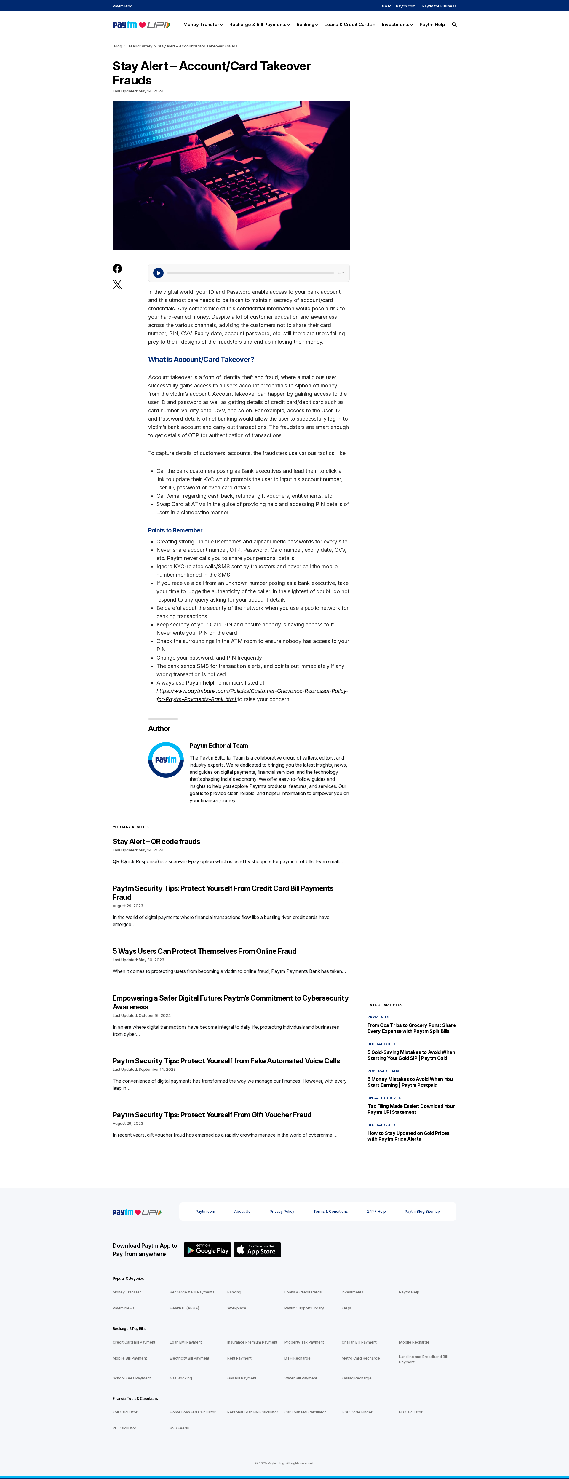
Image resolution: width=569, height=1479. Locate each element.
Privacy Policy (282, 1211)
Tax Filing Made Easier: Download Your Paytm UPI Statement (411, 1109)
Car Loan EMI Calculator (305, 1412)
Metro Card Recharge (361, 1358)
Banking (234, 1292)
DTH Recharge (297, 1358)
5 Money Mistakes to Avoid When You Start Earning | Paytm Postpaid (410, 1082)
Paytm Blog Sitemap (422, 1211)
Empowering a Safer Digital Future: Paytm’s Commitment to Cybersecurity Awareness (231, 1002)
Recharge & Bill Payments (192, 1292)
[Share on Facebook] (117, 268)
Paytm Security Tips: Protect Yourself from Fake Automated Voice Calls (226, 1061)
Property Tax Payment (304, 1342)
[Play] (158, 273)
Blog (118, 46)
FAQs (346, 1308)
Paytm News (124, 1308)
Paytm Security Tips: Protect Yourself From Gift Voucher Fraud (212, 1115)
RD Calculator (124, 1428)
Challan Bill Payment (359, 1342)
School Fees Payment (132, 1378)
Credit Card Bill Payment (134, 1342)
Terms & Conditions (330, 1211)
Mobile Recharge (414, 1342)
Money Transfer (127, 1292)
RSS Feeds (179, 1428)
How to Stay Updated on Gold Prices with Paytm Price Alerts (408, 1136)
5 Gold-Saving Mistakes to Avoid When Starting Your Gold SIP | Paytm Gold (411, 1055)
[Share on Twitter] (117, 284)
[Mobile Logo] (141, 24)
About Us (242, 1211)
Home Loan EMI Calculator (193, 1412)
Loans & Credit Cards (303, 1292)
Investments (352, 1292)
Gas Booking (181, 1378)
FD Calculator (411, 1412)
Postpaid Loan (383, 1071)
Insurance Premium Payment (252, 1342)
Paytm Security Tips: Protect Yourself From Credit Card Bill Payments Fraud (223, 893)
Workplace (236, 1308)
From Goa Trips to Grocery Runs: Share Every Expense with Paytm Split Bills (411, 1028)
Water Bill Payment (300, 1378)
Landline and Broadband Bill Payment (423, 1359)
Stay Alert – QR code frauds (156, 841)
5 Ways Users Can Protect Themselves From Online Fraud (204, 951)
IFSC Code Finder (357, 1412)
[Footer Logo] (137, 1211)
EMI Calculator (125, 1412)
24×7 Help (376, 1211)
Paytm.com (405, 6)
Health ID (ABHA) (184, 1308)
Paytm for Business (439, 6)
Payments (378, 1017)
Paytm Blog (122, 6)
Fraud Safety (140, 46)
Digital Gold (381, 1044)
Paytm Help (409, 1292)
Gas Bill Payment (241, 1378)
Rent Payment (239, 1358)
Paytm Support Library (304, 1308)
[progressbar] (250, 272)
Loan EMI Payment (186, 1342)
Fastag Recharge (357, 1378)
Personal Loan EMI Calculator (252, 1412)
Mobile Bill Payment (130, 1358)
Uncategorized (384, 1098)
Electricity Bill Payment (189, 1358)
